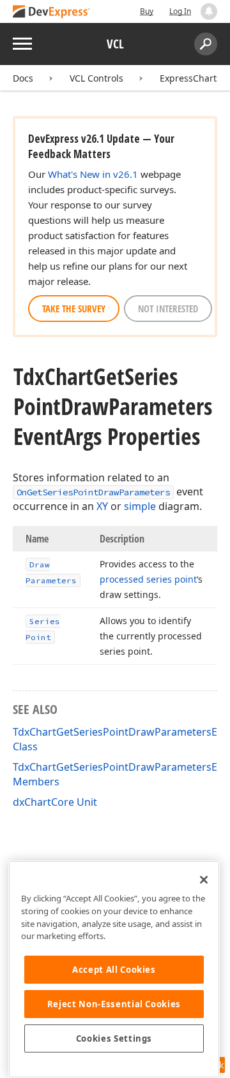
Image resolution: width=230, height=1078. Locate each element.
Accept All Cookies (114, 969)
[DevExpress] (52, 12)
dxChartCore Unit (55, 802)
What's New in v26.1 (93, 174)
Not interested (168, 308)
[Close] (204, 880)
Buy (146, 11)
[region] (114, 969)
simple (140, 506)
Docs (23, 78)
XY (102, 506)
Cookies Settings (114, 1038)
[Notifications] (209, 11)
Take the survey (73, 308)
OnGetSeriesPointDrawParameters (93, 492)
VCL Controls (96, 78)
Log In (180, 11)
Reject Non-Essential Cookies (114, 1004)
